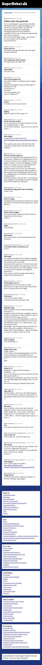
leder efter (6, 593)
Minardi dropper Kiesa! (9, 540)
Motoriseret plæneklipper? (10, 561)
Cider (4, 511)
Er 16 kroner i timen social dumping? (13, 640)
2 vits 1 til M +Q (7, 587)
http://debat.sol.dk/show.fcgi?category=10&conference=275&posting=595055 (19, 466)
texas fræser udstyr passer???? (11, 552)
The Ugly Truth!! (7, 606)
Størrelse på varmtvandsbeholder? (12, 558)
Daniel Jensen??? (7, 530)
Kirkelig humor (7, 589)
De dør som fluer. (8, 616)
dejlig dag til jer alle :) (9, 638)
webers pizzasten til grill (10, 556)
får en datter (6, 575)
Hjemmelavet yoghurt (9, 495)
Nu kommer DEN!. (8, 628)
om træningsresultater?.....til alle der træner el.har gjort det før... (20, 536)
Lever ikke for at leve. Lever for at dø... (13, 601)
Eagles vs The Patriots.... (9, 528)
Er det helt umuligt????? (9, 534)
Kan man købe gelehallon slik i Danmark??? (15, 503)
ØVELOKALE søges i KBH (10, 585)
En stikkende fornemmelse (10, 603)
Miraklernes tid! (7, 610)
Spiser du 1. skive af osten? (10, 501)
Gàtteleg (5, 579)
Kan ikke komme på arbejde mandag (13, 526)
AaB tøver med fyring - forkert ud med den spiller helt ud (19, 538)
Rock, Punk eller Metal (9, 591)
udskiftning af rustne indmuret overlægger (15, 563)
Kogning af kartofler (8, 499)
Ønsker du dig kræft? (9, 618)
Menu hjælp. (6, 497)
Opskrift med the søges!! (10, 509)
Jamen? (5, 522)
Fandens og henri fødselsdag (11, 577)
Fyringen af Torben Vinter (10, 532)
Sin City (5, 581)
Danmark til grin (7, 645)
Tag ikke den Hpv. (8, 620)
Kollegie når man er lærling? (11, 567)
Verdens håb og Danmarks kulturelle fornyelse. (16, 647)
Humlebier (6, 565)
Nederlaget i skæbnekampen (11, 524)
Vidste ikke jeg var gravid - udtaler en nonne (15, 634)
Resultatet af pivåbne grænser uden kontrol (15, 642)
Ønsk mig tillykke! (8, 548)
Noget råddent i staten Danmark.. (12, 612)
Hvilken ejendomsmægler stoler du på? (14, 554)
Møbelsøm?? (6, 550)
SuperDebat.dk (8, 12)
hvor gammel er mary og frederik (12, 583)
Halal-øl (5, 513)
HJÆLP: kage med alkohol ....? (11, 507)
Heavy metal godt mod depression (13, 608)
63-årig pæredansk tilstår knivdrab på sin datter (16, 632)
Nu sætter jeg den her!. (9, 630)
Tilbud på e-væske (8, 614)
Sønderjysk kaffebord (9, 505)
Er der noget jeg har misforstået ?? (12, 636)
